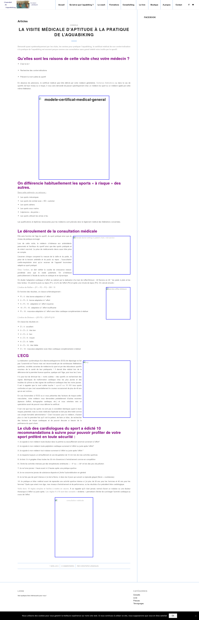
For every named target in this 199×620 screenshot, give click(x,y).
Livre (135, 597)
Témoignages (138, 603)
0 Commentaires (67, 566)
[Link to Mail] (193, 5)
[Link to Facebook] (189, 5)
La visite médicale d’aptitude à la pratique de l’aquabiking (74, 31)
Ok (173, 616)
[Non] (195, 615)
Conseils (74, 25)
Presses (136, 600)
